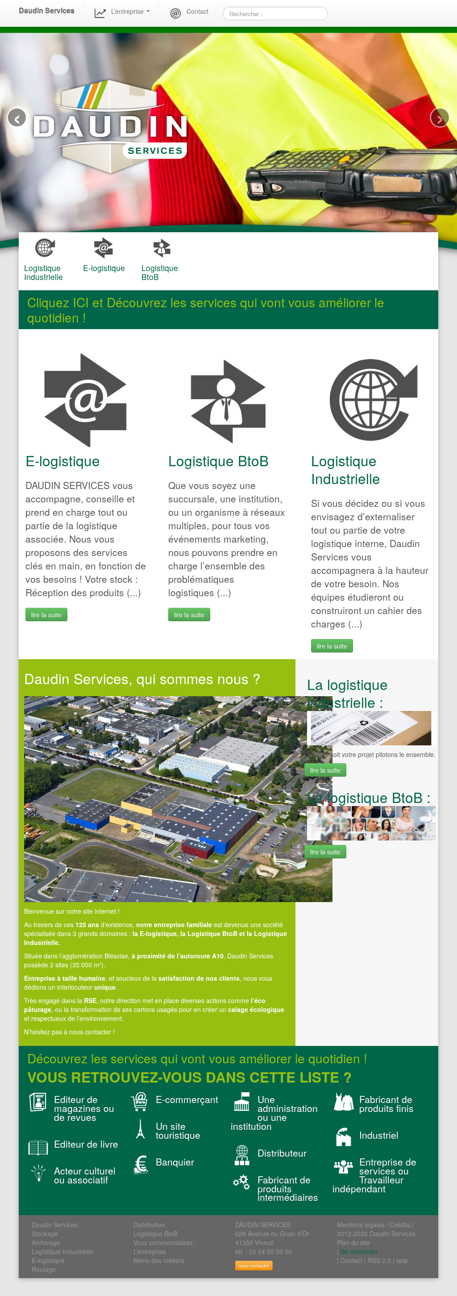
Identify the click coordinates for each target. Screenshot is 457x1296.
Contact (197, 11)
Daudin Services (47, 10)
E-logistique (62, 460)
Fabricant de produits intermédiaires (288, 1188)
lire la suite (46, 614)
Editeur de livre (86, 1143)
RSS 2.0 (379, 1260)
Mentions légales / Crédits (373, 1224)
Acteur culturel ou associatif (85, 1175)
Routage (44, 1269)
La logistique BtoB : (369, 797)
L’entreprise (128, 11)
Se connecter (359, 1251)
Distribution (149, 1224)
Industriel (379, 1134)
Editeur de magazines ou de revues (84, 1108)
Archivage (46, 1242)
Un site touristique (178, 1130)
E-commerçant (187, 1099)
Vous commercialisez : (164, 1242)
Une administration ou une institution (274, 1112)
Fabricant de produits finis (386, 1103)
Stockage (45, 1233)
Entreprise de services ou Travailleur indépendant (374, 1175)
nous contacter (254, 1265)
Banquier (175, 1161)
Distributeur (282, 1152)
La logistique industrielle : (347, 693)
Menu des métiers (158, 1260)
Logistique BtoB (218, 460)
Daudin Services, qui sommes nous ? (142, 678)
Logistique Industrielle (345, 469)
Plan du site (353, 1242)
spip (402, 1260)
